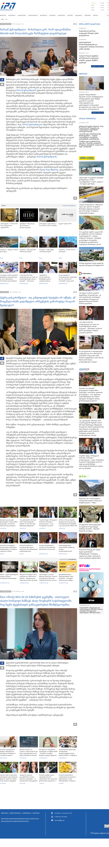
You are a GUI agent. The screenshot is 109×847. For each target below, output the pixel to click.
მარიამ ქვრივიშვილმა (26, 90)
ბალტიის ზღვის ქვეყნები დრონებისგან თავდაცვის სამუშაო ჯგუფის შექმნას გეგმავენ (89, 59)
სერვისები (27, 813)
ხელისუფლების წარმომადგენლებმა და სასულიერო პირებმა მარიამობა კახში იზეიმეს (91, 45)
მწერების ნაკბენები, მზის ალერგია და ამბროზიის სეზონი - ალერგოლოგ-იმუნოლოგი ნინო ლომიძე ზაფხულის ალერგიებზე (28, 578)
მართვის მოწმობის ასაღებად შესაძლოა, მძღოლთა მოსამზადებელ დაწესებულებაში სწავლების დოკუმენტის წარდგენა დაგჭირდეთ (29, 550)
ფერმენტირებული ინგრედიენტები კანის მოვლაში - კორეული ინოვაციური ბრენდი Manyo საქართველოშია (67, 578)
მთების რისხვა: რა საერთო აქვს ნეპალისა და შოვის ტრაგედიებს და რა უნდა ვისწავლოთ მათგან (29, 752)
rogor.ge (41, 783)
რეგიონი (52, 15)
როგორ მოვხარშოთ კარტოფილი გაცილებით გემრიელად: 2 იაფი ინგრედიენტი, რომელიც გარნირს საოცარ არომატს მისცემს (67, 779)
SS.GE (4, 205)
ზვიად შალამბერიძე (49, 170)
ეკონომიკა (61, 15)
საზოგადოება (33, 15)
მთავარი (3, 15)
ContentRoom (72, 559)
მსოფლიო (43, 15)
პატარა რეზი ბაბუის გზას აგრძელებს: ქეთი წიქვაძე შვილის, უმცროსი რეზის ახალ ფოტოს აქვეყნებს (8, 778)
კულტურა (87, 15)
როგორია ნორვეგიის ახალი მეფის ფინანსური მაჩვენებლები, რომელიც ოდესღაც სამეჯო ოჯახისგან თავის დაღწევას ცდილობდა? (8, 550)
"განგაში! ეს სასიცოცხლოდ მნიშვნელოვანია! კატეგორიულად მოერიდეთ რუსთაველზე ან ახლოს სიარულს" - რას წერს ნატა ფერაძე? (48, 280)
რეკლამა (36, 813)
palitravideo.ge (4, 283)
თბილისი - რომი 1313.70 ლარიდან (67, 250)
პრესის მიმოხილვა (87, 118)
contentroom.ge (4, 583)
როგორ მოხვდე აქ (69, 205)
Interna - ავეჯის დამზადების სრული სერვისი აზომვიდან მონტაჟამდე (9, 576)
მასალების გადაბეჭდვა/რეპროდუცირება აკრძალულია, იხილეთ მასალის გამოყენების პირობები (20, 820)
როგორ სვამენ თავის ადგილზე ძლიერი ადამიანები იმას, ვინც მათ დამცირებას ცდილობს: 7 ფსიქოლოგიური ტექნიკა (48, 778)
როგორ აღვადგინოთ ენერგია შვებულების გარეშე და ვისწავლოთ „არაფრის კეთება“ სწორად (8, 753)
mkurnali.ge (3, 758)
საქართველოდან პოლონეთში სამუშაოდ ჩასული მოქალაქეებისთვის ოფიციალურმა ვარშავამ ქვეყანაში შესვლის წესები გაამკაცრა (67, 551)
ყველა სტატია (97, 112)
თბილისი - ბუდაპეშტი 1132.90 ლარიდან (46, 250)
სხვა (2, 19)
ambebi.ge (3, 528)
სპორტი (70, 15)
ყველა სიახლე (97, 66)
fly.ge (1, 258)
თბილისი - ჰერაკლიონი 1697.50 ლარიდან (28, 250)
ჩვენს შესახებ (15, 813)
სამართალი (22, 15)
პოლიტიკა (12, 15)
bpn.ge (94, 3)
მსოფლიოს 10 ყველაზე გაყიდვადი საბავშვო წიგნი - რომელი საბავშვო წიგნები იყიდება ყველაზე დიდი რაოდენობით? (48, 753)
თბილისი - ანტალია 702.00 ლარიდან (9, 250)
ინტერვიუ (83, 74)
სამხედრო (78, 15)
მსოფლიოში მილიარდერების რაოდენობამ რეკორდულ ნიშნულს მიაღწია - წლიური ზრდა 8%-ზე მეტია (90, 528)
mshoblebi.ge (43, 758)
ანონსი (95, 15)
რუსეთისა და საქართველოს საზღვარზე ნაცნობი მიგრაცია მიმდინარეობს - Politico (90, 501)
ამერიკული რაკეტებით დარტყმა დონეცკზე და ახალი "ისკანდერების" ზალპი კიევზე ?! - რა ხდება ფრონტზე (91, 181)
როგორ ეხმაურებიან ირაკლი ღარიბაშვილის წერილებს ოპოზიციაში (47, 547)
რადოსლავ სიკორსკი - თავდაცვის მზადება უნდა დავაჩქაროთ (89, 33)
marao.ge (3, 783)
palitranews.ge (43, 553)
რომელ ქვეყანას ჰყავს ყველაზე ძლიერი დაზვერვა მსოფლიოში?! (91, 264)
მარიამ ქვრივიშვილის (32, 124)
